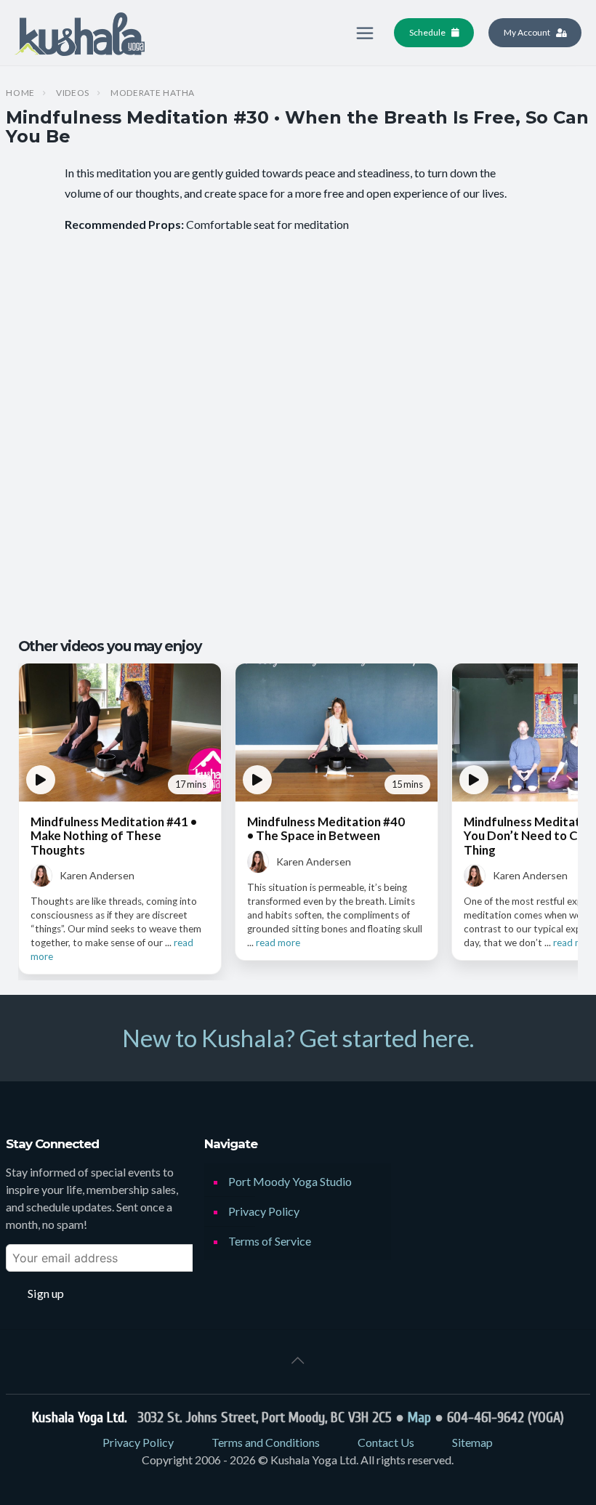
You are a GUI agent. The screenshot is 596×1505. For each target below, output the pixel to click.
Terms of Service (269, 1241)
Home (20, 93)
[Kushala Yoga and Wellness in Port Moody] (80, 32)
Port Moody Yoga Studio (290, 1181)
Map (419, 1417)
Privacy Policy (263, 1211)
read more (278, 942)
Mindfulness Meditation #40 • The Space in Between (326, 828)
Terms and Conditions (266, 1442)
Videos (72, 93)
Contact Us (386, 1442)
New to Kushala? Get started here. (298, 1037)
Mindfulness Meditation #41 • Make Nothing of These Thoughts (114, 836)
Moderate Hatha (152, 93)
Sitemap (472, 1442)
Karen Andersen (97, 875)
